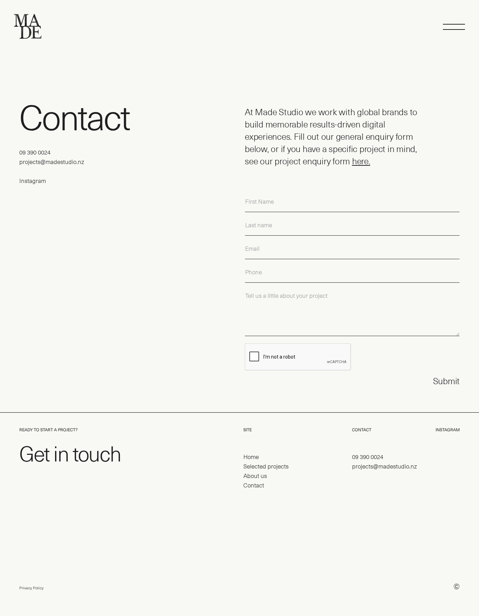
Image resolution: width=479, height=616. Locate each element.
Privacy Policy (31, 588)
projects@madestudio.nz (51, 161)
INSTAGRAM (448, 429)
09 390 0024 (34, 152)
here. (361, 161)
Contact (253, 485)
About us (255, 475)
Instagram (32, 180)
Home (251, 456)
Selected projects (266, 466)
